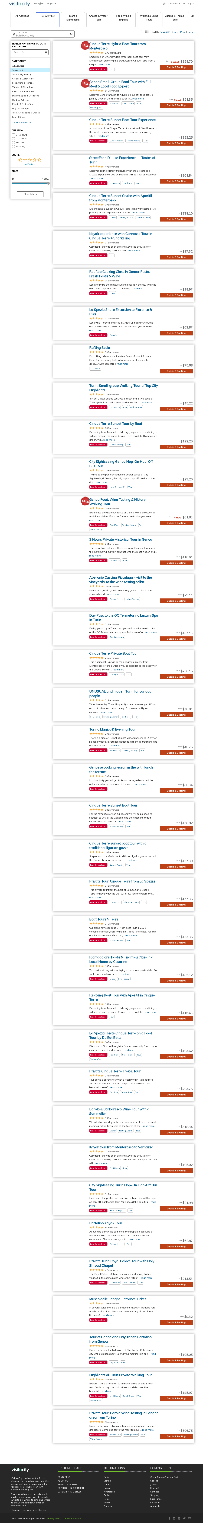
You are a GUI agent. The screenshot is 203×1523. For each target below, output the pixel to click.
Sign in (191, 3)
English (51, 3)
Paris (106, 1477)
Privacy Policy (54, 1518)
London (107, 1484)
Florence (108, 1506)
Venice (107, 1502)
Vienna (107, 1480)
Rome (107, 1499)
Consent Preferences (70, 1491)
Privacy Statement (68, 1484)
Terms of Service (72, 1518)
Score (175, 32)
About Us (63, 1480)
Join (184, 3)
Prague (107, 1488)
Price (182, 32)
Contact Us (64, 1477)
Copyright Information (71, 1488)
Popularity (165, 32)
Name (190, 32)
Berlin (107, 1495)
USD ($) (38, 3)
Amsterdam (109, 1491)
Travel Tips (173, 3)
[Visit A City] (20, 1470)
